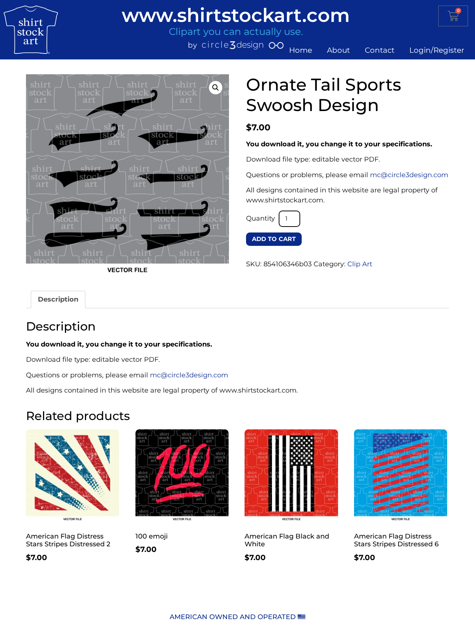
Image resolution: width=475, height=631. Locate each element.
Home (300, 50)
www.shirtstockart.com (236, 15)
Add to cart (274, 239)
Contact (379, 50)
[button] (215, 87)
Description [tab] (58, 299)
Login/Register (436, 50)
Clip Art (359, 264)
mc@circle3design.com (409, 175)
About (338, 50)
